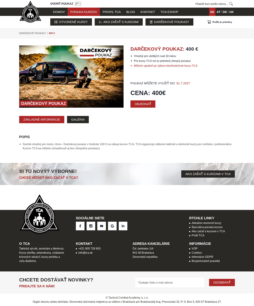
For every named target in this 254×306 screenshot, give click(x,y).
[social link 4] (123, 226)
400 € (52, 33)
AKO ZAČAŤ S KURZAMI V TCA (208, 174)
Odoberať (222, 282)
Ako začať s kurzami (121, 22)
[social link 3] (112, 226)
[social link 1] (91, 226)
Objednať (143, 104)
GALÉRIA (78, 119)
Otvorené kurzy (73, 22)
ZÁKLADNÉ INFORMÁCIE (41, 119)
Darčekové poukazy (171, 22)
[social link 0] (80, 226)
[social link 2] (101, 226)
